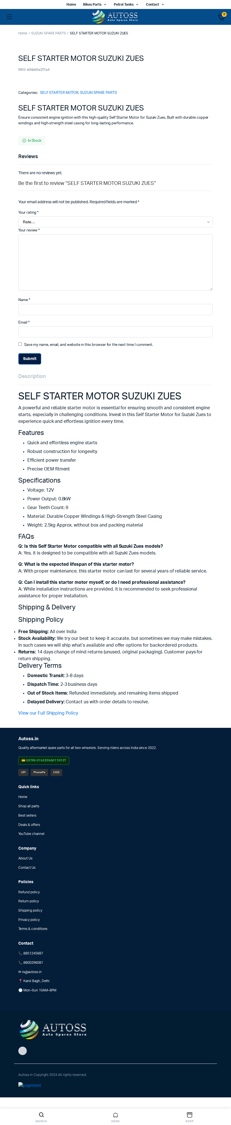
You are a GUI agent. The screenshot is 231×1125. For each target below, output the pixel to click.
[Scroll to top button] (222, 1102)
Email (24, 322)
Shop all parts (28, 806)
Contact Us (26, 867)
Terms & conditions (32, 928)
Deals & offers (29, 824)
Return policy (28, 901)
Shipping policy (30, 910)
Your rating (28, 213)
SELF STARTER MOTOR (59, 93)
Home (71, 4)
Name (24, 300)
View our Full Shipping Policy (48, 713)
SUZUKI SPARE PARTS (48, 33)
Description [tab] (32, 376)
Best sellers (27, 815)
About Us (25, 858)
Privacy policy (29, 919)
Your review (29, 230)
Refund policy (29, 892)
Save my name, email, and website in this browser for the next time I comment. (88, 345)
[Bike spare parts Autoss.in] (115, 17)
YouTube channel (31, 834)
